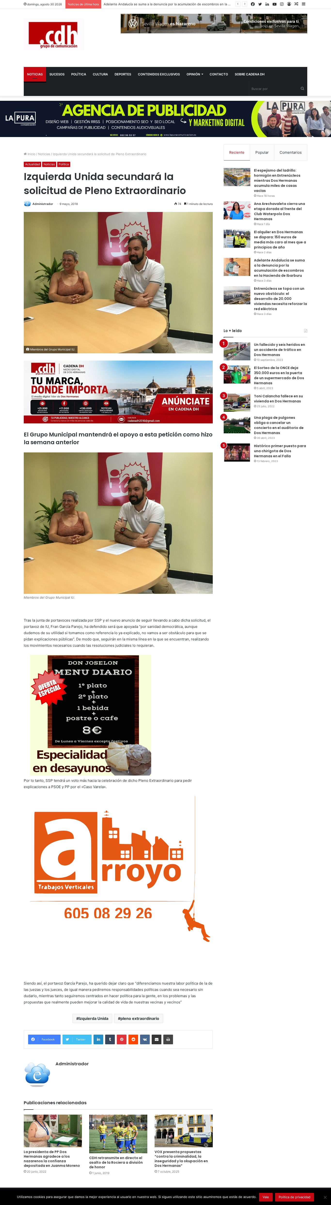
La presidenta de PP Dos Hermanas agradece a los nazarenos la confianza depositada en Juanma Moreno (52, 1158)
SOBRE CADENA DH (250, 74)
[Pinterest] (121, 1039)
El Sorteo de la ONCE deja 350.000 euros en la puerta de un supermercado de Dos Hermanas (279, 375)
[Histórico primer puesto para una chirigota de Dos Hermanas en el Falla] (237, 452)
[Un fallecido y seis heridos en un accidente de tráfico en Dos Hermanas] (237, 351)
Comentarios (291, 152)
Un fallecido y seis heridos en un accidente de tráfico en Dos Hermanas (279, 349)
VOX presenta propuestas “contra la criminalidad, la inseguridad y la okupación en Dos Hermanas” (181, 1158)
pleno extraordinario (139, 1018)
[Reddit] (133, 1039)
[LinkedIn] (98, 1039)
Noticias (44, 154)
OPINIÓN (193, 74)
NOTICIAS (35, 74)
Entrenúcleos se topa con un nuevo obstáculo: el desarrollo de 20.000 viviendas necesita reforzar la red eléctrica (280, 298)
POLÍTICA (78, 74)
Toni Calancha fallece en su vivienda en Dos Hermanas (278, 399)
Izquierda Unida (93, 1018)
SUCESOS (56, 74)
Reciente (236, 152)
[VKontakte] (145, 1039)
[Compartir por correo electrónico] (156, 1039)
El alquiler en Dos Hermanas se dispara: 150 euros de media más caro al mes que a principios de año (280, 240)
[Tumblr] (110, 1039)
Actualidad (32, 164)
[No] (325, 1197)
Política (64, 164)
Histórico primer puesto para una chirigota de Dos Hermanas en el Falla (280, 450)
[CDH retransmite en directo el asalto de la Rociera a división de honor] (118, 1134)
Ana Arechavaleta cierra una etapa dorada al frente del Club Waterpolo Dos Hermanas (279, 211)
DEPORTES (123, 74)
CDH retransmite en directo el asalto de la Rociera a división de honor (116, 1162)
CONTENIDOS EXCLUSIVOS (159, 74)
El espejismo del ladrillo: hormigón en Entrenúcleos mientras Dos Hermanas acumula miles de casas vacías (277, 180)
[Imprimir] (168, 1039)
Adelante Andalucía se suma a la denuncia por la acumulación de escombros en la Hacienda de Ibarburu (279, 268)
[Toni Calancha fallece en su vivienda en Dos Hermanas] (237, 403)
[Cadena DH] (54, 34)
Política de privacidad (294, 1197)
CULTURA (100, 74)
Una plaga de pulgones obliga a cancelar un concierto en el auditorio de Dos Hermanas (279, 425)
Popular (262, 152)
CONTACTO (219, 74)
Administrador (42, 204)
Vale (266, 1197)
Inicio (31, 154)
